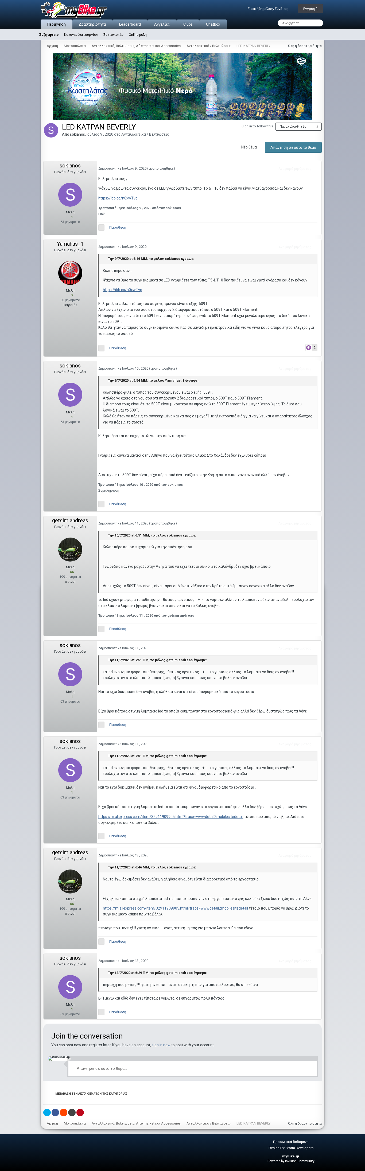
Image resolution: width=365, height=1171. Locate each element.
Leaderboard (130, 24)
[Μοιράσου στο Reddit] (63, 1112)
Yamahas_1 (70, 244)
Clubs (188, 24)
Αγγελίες (162, 24)
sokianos (77, 134)
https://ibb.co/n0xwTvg (118, 198)
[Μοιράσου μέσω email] (72, 1112)
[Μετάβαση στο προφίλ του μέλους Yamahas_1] (70, 273)
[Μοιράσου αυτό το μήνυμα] (316, 169)
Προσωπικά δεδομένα (291, 1142)
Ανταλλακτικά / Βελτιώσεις (145, 134)
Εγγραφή (310, 9)
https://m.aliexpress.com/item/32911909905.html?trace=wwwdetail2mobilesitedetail (170, 816)
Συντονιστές (113, 35)
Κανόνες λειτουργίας (81, 35)
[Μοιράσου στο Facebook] (55, 1112)
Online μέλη (138, 35)
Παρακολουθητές (293, 126)
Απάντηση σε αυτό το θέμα (293, 147)
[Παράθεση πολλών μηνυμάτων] (101, 227)
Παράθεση (117, 227)
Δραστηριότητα (92, 24)
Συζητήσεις (49, 35)
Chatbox (213, 24)
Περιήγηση (56, 24)
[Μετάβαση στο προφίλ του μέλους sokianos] (51, 130)
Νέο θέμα (249, 147)
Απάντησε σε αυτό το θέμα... (101, 1068)
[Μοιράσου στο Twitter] (47, 1112)
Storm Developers (299, 1148)
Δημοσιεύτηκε (122, 168)
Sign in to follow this (257, 126)
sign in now (161, 1045)
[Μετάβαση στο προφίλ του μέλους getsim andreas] (70, 550)
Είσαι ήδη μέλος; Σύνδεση (269, 9)
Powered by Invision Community (290, 1161)
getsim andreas (70, 520)
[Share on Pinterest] (80, 1112)
